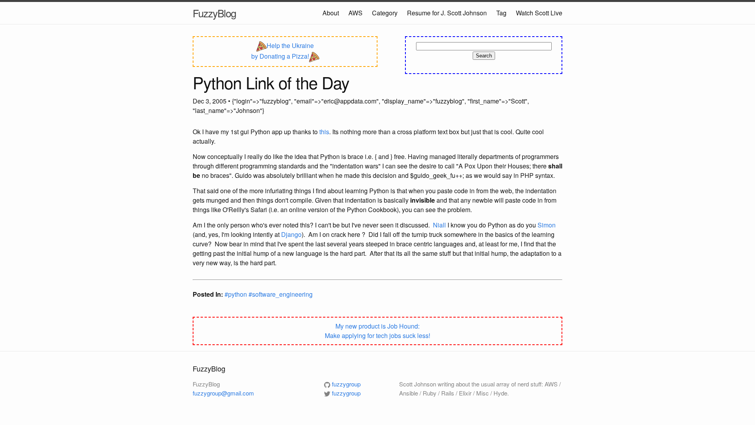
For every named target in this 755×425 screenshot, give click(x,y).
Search (484, 56)
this (324, 131)
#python (237, 294)
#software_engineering (281, 294)
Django (291, 234)
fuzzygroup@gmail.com (223, 393)
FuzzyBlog (214, 13)
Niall (439, 224)
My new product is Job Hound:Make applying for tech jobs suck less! (377, 331)
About (330, 12)
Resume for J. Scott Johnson (447, 12)
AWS (355, 12)
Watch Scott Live (539, 12)
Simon (547, 224)
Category (385, 12)
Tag (501, 12)
